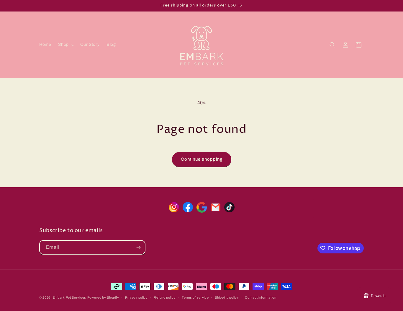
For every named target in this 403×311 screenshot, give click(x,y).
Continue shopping (201, 159)
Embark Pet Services (69, 297)
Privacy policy (136, 297)
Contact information (260, 297)
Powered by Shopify (103, 297)
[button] (65, 44)
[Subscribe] (138, 247)
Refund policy (165, 297)
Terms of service (195, 297)
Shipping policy (227, 297)
